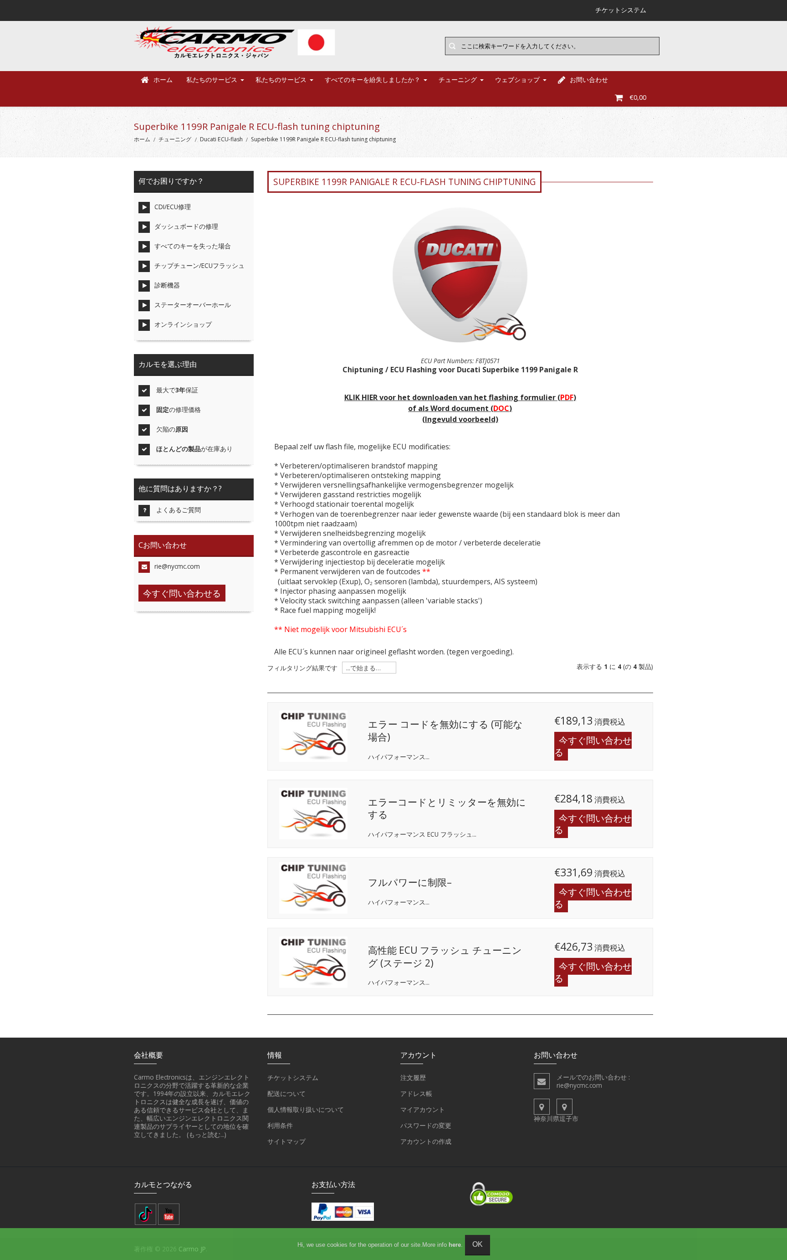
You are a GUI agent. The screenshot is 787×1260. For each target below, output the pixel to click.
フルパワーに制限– (410, 882)
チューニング (458, 79)
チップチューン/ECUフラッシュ (199, 265)
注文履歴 (413, 1077)
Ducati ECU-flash (221, 139)
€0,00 (637, 97)
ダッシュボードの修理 (186, 226)
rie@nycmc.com (177, 566)
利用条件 (280, 1125)
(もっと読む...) (206, 1134)
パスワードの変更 (425, 1125)
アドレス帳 (416, 1093)
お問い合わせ (589, 79)
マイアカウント (422, 1109)
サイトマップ (286, 1141)
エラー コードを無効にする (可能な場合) (445, 730)
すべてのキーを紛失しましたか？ (372, 79)
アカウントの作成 (425, 1141)
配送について (286, 1093)
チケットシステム (292, 1077)
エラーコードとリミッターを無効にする (447, 808)
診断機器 (167, 285)
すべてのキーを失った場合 (192, 246)
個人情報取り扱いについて (305, 1109)
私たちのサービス (211, 79)
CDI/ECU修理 (172, 206)
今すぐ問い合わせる (593, 746)
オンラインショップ (183, 324)
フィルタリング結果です (302, 668)
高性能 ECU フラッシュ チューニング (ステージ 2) (445, 956)
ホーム (163, 79)
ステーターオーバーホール (192, 304)
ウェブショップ (517, 79)
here (455, 1244)
